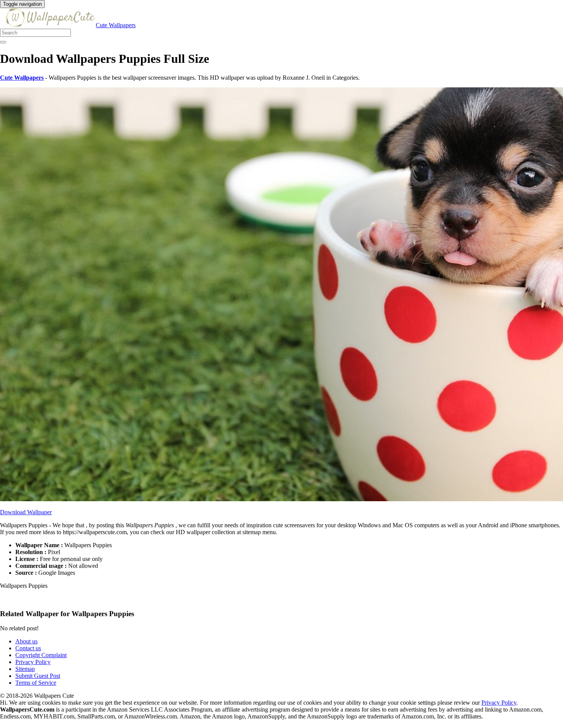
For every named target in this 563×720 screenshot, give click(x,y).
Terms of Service (35, 682)
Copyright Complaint (41, 655)
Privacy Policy (33, 662)
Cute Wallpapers (116, 25)
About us (26, 641)
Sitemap (25, 669)
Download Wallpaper (26, 512)
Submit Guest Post (37, 675)
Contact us (28, 648)
